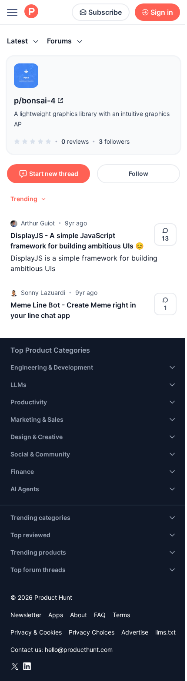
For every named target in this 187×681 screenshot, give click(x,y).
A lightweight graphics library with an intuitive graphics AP (92, 119)
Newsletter (25, 614)
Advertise (134, 632)
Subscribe (105, 12)
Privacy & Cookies (36, 632)
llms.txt (165, 632)
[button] (28, 199)
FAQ (100, 614)
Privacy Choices (91, 632)
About (78, 614)
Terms (121, 614)
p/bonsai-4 (35, 100)
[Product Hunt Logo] (31, 12)
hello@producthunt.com (79, 649)
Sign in (161, 12)
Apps (55, 614)
